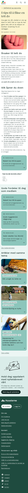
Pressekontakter (6, 443)
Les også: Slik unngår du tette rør (11, 82)
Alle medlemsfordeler (8, 248)
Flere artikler (5, 353)
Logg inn (17, 406)
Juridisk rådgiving (6, 437)
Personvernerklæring (7, 457)
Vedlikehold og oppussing (12, 8)
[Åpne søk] (21, 2)
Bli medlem (6, 406)
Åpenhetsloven (5, 468)
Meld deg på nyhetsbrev (11, 392)
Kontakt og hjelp (6, 434)
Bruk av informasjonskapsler (10, 454)
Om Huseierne (5, 416)
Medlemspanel (5, 446)
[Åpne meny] (25, 2)
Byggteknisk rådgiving (7, 440)
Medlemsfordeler (6, 425)
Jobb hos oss (5, 419)
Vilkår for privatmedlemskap (10, 460)
